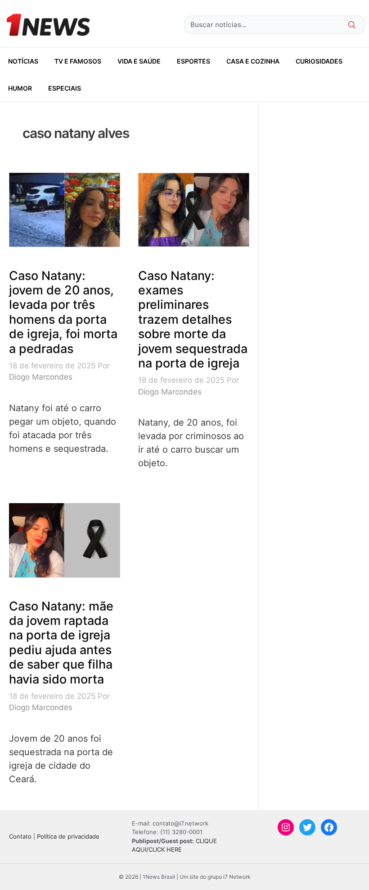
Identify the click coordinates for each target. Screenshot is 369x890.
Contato (20, 836)
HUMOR (20, 88)
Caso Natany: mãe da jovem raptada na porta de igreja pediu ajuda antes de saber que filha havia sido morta (61, 643)
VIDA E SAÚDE (139, 61)
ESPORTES (193, 61)
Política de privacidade (68, 836)
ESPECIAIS (64, 88)
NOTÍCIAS (23, 61)
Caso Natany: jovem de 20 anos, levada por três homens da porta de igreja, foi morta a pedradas (63, 312)
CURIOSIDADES (319, 61)
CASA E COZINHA (252, 61)
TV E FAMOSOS (77, 61)
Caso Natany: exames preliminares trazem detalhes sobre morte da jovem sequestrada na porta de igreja (193, 319)
